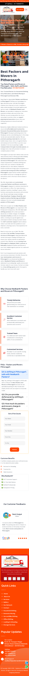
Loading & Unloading (10, 622)
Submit (14, 449)
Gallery (6, 602)
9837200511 (5, 36)
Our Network (7, 605)
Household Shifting (9, 611)
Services (6, 599)
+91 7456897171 (15, 4)
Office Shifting (8, 619)
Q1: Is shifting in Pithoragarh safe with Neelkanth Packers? (14, 374)
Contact (6, 608)
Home (5, 594)
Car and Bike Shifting (10, 616)
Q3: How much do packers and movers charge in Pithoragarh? (13, 406)
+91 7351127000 (10, 655)
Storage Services (9, 625)
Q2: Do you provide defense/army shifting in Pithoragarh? (12, 397)
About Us (6, 596)
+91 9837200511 (10, 651)
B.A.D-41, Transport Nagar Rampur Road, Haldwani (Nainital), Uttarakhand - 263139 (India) (16, 644)
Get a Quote (20, 9)
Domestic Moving (9, 613)
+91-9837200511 (18, 88)
